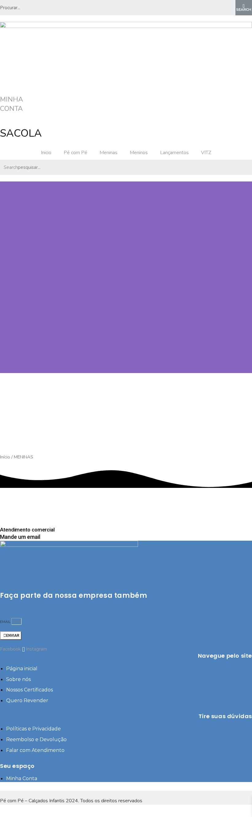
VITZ (206, 152)
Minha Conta (11, 104)
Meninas (108, 152)
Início (5, 457)
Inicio (46, 152)
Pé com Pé (75, 152)
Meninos (139, 152)
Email (5, 622)
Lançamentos (174, 152)
